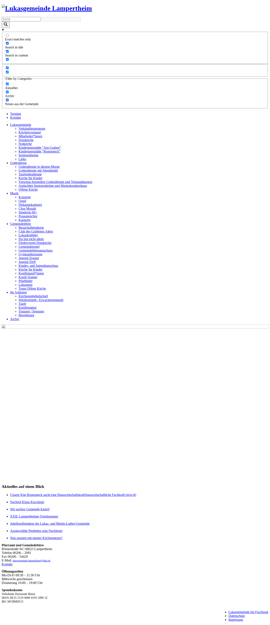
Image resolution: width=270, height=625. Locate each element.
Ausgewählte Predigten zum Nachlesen (36, 531)
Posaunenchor (28, 216)
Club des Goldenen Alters (36, 231)
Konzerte (25, 197)
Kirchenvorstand (30, 132)
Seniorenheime (28, 155)
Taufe (22, 304)
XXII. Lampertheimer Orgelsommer (34, 516)
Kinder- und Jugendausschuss (38, 265)
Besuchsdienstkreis (31, 227)
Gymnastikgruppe (30, 254)
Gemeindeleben (20, 224)
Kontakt (15, 117)
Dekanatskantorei (30, 204)
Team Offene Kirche (32, 288)
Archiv (14, 319)
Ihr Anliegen (18, 292)
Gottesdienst (18, 163)
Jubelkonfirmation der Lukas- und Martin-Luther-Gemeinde (50, 523)
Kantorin (24, 220)
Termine (15, 114)
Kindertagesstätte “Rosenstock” (40, 151)
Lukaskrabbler (28, 235)
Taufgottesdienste (30, 174)
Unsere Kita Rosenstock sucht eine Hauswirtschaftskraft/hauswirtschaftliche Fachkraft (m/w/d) (73, 495)
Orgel (22, 201)
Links (22, 159)
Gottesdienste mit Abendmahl (38, 170)
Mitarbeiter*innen (30, 136)
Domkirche (26, 140)
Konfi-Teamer (28, 277)
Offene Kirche (28, 189)
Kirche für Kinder (30, 178)
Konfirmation (27, 307)
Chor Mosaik (27, 208)
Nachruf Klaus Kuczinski (27, 502)
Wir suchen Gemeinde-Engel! (30, 509)
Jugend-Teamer (29, 258)
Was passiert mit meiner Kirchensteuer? (36, 538)
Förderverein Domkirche (35, 243)
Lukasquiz (25, 284)
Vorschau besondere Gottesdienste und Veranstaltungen (55, 182)
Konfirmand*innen (31, 273)
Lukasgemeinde (20, 125)
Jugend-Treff (27, 262)
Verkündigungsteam (32, 128)
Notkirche (25, 144)
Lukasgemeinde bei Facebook (248, 612)
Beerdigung (26, 315)
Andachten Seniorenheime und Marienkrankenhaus (53, 185)
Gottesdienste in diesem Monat (39, 166)
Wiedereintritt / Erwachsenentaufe (41, 300)
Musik (14, 193)
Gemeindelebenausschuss (36, 250)
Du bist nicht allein (31, 239)
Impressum (235, 619)
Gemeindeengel (29, 246)
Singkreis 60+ (28, 212)
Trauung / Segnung (31, 311)
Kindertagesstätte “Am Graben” (40, 147)
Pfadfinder (25, 281)
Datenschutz (236, 616)
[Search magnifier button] (6, 24)
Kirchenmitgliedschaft (33, 296)
